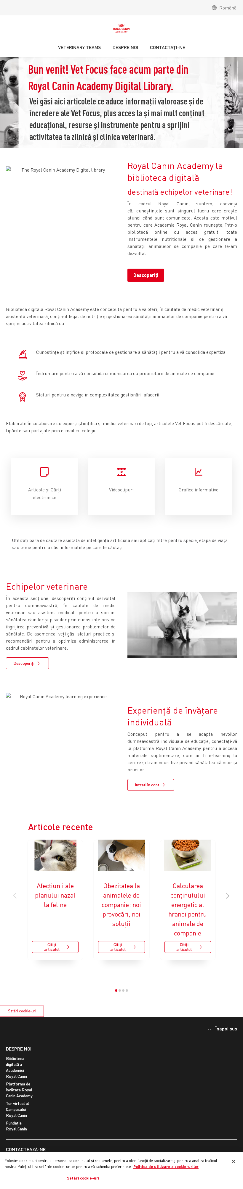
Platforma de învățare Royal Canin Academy (19, 1089)
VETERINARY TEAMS (79, 47)
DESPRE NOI (18, 1048)
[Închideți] (233, 1161)
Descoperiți (145, 275)
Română (227, 8)
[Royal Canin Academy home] (121, 30)
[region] (121, 1170)
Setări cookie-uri (22, 1011)
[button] (228, 896)
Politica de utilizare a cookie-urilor (166, 1166)
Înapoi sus (226, 1028)
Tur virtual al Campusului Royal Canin (17, 1109)
